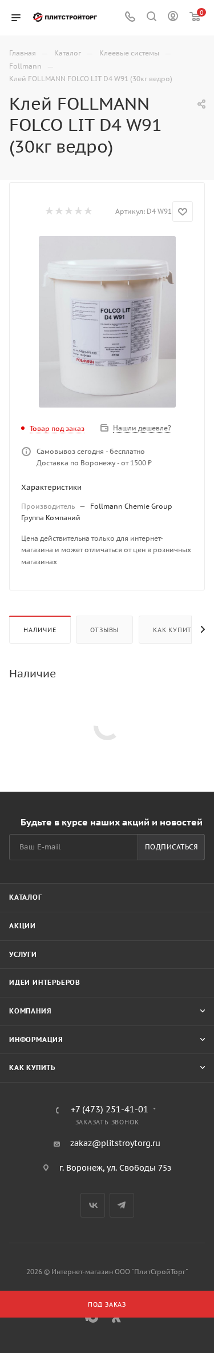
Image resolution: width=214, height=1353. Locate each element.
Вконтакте (92, 1205)
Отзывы (104, 630)
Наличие (39, 630)
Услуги (23, 954)
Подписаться (171, 847)
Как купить (174, 630)
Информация (36, 1039)
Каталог (25, 897)
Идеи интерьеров (44, 982)
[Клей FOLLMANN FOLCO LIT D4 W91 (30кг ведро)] (107, 322)
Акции (22, 925)
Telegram (122, 1205)
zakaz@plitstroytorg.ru (115, 1143)
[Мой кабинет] (173, 18)
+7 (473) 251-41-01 (109, 1109)
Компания (30, 1011)
